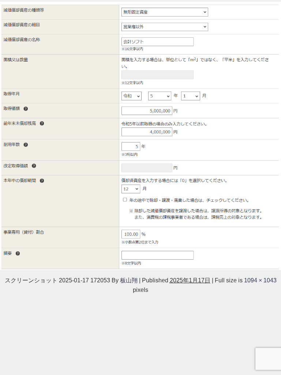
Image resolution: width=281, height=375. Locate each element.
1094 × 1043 (260, 280)
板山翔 (129, 280)
